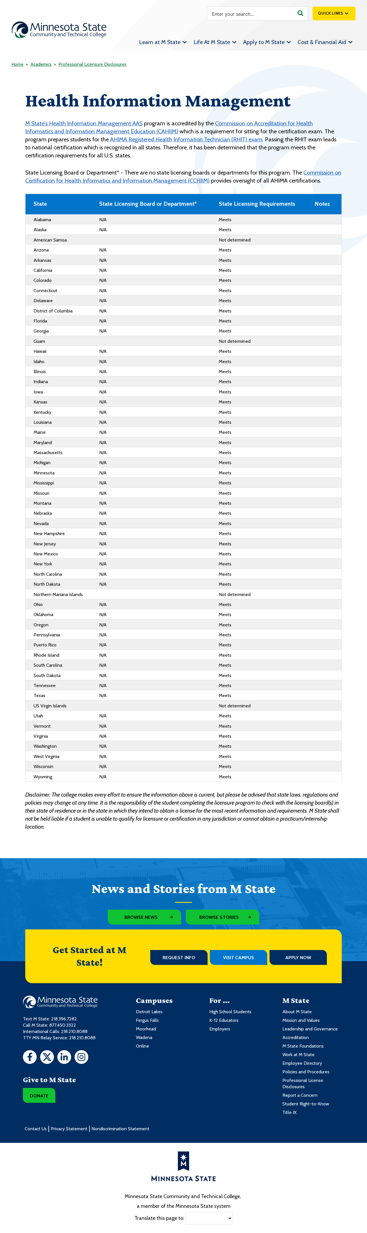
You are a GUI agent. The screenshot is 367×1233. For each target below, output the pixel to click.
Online (142, 1046)
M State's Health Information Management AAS (83, 123)
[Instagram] (81, 1058)
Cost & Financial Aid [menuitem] (322, 42)
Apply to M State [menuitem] (263, 42)
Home (17, 64)
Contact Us (36, 1128)
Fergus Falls (147, 1020)
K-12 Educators (224, 1020)
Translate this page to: (159, 1218)
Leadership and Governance (310, 1029)
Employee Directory (302, 1063)
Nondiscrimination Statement (120, 1128)
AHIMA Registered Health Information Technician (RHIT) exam (186, 139)
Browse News (141, 917)
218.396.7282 (64, 1019)
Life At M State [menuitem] (212, 42)
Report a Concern (299, 1095)
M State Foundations (303, 1046)
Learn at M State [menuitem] (159, 42)
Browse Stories (219, 917)
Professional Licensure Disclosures (92, 64)
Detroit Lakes (149, 1011)
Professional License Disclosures (302, 1083)
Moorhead (146, 1029)
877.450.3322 (62, 1025)
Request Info (179, 957)
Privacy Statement (69, 1128)
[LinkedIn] (64, 1058)
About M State (297, 1011)
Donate (39, 1096)
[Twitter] (47, 1058)
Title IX (289, 1112)
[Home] (59, 29)
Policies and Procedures (305, 1071)
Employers (219, 1029)
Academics (41, 64)
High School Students (230, 1011)
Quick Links (330, 13)
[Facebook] (30, 1058)
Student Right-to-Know (305, 1104)
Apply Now (298, 957)
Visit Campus (238, 957)
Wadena (144, 1037)
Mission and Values (301, 1020)
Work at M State (298, 1054)
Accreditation (295, 1037)
